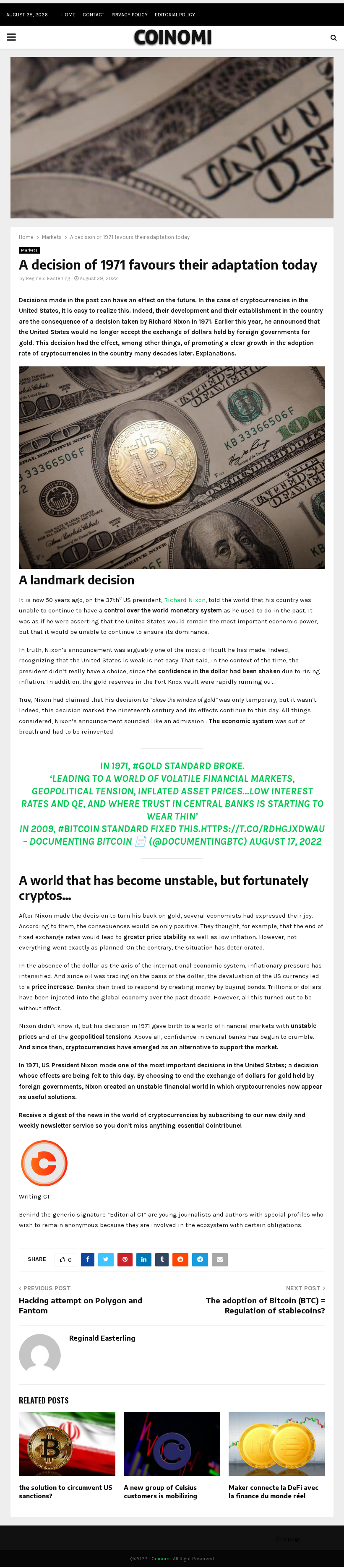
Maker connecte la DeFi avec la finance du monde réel (273, 1492)
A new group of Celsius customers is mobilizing (160, 1492)
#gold (147, 766)
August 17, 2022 (285, 841)
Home (68, 15)
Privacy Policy (130, 15)
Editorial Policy (175, 15)
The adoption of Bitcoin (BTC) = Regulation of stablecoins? (265, 1305)
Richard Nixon (185, 600)
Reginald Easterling (48, 278)
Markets (29, 250)
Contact (93, 15)
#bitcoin (78, 829)
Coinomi (161, 1559)
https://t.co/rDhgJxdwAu (263, 829)
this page (288, 1538)
